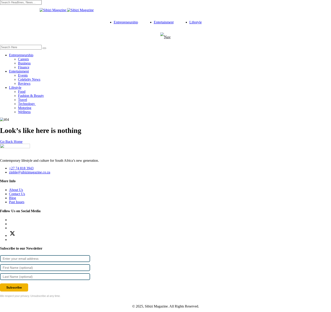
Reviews (24, 83)
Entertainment (164, 22)
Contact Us (17, 194)
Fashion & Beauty (31, 96)
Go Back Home (11, 141)
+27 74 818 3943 (21, 168)
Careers (23, 59)
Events (23, 75)
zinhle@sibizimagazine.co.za (29, 172)
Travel (22, 100)
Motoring (24, 108)
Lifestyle (195, 22)
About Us (16, 190)
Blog (12, 198)
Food (21, 91)
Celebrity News (29, 79)
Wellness (24, 112)
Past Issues (16, 202)
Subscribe (14, 287)
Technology (27, 104)
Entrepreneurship (126, 22)
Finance (23, 67)
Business (24, 63)
